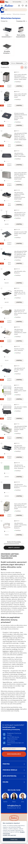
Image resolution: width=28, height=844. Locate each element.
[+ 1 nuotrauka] (6, 155)
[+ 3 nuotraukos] (6, 96)
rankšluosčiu (6, 636)
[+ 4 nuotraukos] (6, 195)
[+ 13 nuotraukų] (6, 253)
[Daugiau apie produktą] (6, 390)
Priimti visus (14, 839)
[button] (14, 63)
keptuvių (5, 651)
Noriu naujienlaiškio (14, 754)
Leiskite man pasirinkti (9, 835)
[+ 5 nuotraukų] (6, 77)
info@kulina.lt (14, 806)
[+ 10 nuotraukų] (6, 135)
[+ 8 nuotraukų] (6, 525)
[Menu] (1, 5)
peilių (11, 651)
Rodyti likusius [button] (14, 547)
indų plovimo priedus (12, 709)
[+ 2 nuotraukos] (6, 215)
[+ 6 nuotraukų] (6, 115)
